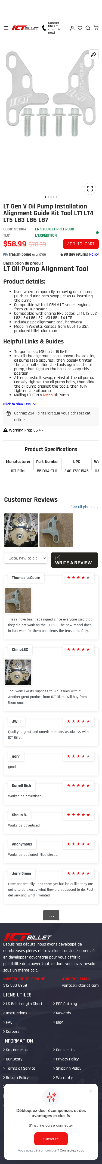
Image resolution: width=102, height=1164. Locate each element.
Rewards (63, 1013)
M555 (48, 395)
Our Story (13, 1059)
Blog (59, 1022)
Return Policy (17, 1078)
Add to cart (81, 244)
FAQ (9, 1022)
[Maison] (25, 27)
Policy (94, 254)
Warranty (64, 1078)
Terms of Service (20, 1068)
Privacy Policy (67, 1059)
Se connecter (17, 1050)
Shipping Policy (68, 1068)
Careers (12, 1031)
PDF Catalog (66, 1004)
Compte (72, 27)
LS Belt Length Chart (24, 1004)
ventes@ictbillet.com (80, 985)
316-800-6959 (15, 985)
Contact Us (65, 1050)
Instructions (16, 1013)
